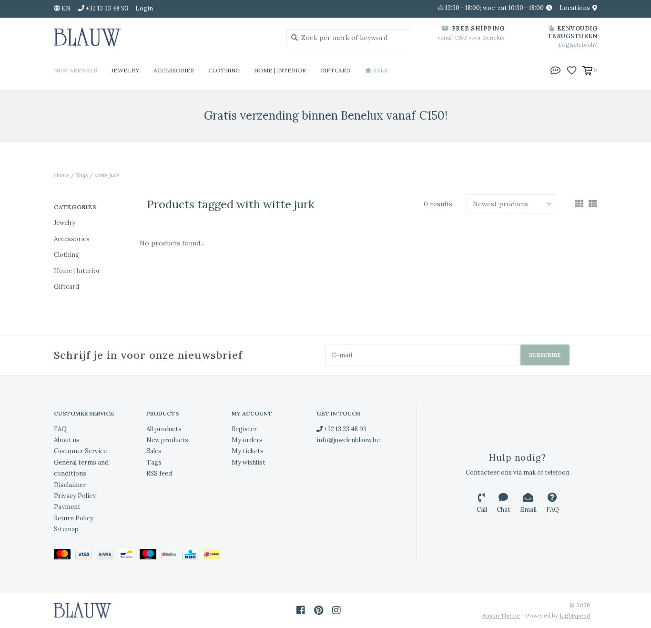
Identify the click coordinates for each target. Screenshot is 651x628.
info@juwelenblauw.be (348, 440)
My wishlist (248, 462)
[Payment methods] (64, 556)
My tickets (248, 451)
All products (164, 429)
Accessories (173, 70)
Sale (380, 70)
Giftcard (335, 70)
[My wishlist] (572, 69)
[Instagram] (336, 610)
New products (167, 440)
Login (144, 8)
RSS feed (159, 473)
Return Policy (73, 518)
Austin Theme (501, 615)
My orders (247, 440)
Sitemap (66, 529)
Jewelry (125, 70)
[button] (555, 69)
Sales (154, 451)
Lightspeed (574, 615)
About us (67, 440)
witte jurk (106, 175)
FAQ (60, 429)
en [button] (65, 8)
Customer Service (80, 451)
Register (244, 429)
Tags (82, 175)
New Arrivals (75, 70)
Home (61, 175)
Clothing (224, 70)
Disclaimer (70, 485)
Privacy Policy (75, 496)
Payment (67, 507)
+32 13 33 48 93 (344, 429)
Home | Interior (280, 70)
